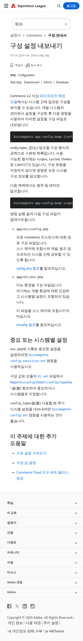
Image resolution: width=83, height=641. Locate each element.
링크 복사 (36, 65)
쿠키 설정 (50, 623)
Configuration (26, 75)
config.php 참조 (28, 268)
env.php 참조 (26, 324)
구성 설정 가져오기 (31, 453)
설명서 (15, 35)
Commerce (34, 35)
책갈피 (19, 65)
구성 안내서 (57, 35)
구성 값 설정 (26, 462)
